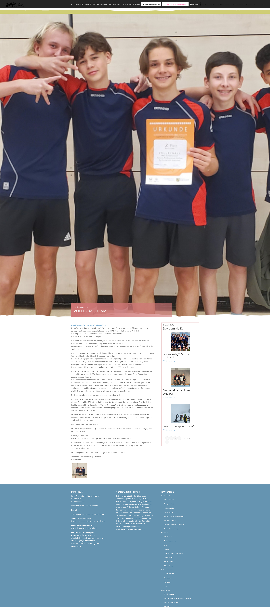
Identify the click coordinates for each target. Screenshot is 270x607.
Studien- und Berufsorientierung (174, 516)
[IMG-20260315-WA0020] (180, 413)
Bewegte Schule (169, 504)
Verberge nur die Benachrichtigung (175, 4)
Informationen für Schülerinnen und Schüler (178, 598)
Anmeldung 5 (168, 578)
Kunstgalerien (168, 562)
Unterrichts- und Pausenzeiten (173, 553)
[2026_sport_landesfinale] (180, 341)
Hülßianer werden (167, 570)
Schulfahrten (168, 537)
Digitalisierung (168, 557)
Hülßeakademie (169, 574)
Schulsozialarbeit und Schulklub (174, 525)
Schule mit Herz (169, 500)
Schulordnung (168, 566)
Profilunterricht (169, 508)
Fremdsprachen (169, 512)
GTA (165, 545)
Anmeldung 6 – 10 (169, 582)
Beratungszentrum (170, 520)
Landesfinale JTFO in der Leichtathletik (176, 355)
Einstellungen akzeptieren (151, 4)
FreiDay (166, 549)
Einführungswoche (170, 541)
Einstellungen (194, 4)
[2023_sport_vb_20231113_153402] (79, 470)
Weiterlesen (168, 361)
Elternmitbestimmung (171, 529)
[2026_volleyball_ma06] (180, 377)
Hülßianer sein (165, 590)
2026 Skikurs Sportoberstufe (179, 426)
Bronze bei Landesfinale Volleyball (176, 391)
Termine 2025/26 (169, 594)
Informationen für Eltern (171, 602)
